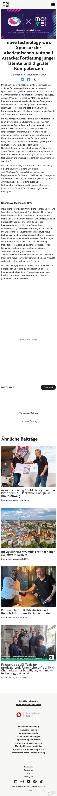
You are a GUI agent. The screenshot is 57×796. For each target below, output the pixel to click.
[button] (51, 793)
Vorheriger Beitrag (28, 413)
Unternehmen (18, 74)
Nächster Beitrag (28, 421)
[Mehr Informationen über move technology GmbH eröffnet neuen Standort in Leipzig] (28, 527)
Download (48, 387)
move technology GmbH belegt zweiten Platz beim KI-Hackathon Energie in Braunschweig (28, 493)
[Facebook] (28, 79)
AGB (28, 773)
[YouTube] (28, 781)
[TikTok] (41, 781)
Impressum (28, 767)
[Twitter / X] (34, 79)
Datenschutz (28, 770)
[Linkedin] (22, 79)
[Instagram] (22, 781)
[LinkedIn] (15, 781)
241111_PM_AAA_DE (8, 387)
